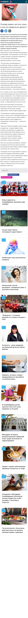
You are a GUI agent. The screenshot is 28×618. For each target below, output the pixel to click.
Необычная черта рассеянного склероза (14, 259)
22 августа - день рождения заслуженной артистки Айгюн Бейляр (13, 347)
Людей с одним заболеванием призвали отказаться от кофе (14, 467)
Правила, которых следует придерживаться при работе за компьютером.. (13, 377)
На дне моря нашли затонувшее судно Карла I (12, 231)
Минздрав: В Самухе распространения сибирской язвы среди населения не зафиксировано (13, 438)
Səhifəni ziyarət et (13, 174)
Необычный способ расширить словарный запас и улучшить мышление (14, 287)
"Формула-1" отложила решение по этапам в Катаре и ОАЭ (13, 317)
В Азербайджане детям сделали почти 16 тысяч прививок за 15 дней (11, 407)
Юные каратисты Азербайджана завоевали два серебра (13, 202)
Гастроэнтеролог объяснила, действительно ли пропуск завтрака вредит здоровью (13, 530)
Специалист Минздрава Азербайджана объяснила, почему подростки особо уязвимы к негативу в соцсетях (12, 498)
